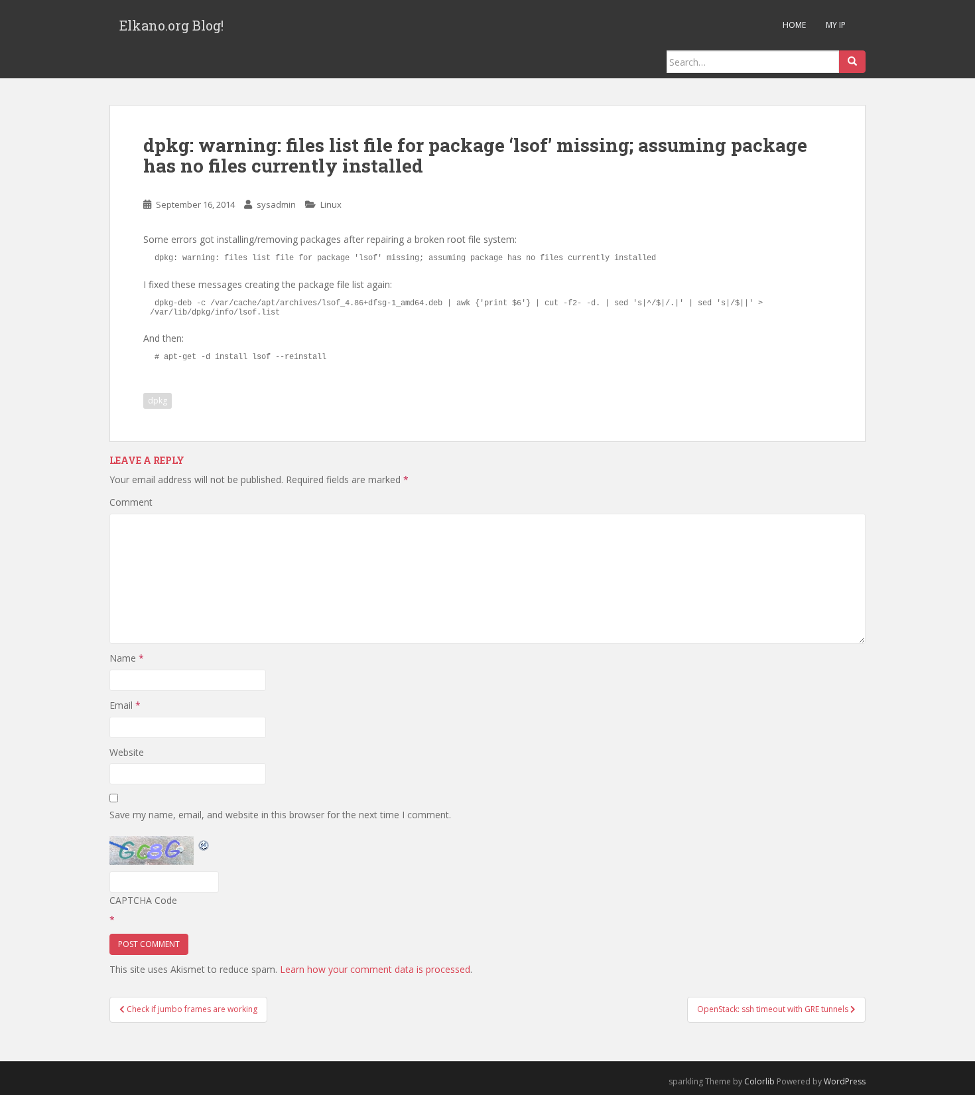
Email (125, 705)
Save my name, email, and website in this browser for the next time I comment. (280, 814)
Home (794, 25)
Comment (131, 502)
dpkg (157, 400)
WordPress (845, 1081)
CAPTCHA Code (143, 900)
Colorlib (759, 1081)
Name (126, 658)
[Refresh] (204, 844)
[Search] (852, 61)
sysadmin (276, 204)
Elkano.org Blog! (171, 25)
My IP (836, 25)
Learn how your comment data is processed (375, 969)
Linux (331, 204)
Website (126, 752)
